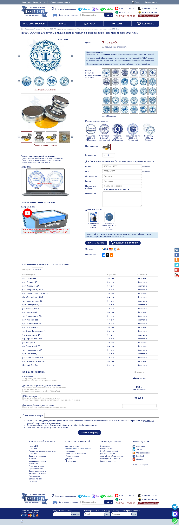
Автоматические (72, 446)
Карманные (70, 451)
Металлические (72, 456)
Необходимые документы (110, 459)
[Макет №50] (64, 81)
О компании (104, 446)
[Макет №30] (152, 109)
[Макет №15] (125, 91)
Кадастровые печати (37, 471)
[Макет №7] (106, 82)
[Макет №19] (106, 100)
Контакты (117, 24)
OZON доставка (51, 398)
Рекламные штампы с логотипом (42, 451)
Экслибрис (33, 481)
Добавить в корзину (127, 242)
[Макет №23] (143, 100)
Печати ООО (48, 29)
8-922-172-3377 (126, 12)
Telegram (86, 9)
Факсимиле (33, 464)
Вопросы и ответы (107, 448)
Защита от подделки (37, 456)
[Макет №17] (143, 91)
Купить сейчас (96, 242)
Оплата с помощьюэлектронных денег (30, 511)
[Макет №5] (143, 72)
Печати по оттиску (36, 466)
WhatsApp (108, 9)
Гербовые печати (36, 469)
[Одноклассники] (111, 255)
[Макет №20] (115, 100)
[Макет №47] (26, 81)
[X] (107, 255)
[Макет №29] (143, 109)
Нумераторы (70, 461)
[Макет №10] (134, 82)
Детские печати (35, 479)
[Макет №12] (152, 82)
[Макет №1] (106, 72)
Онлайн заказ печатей (109, 451)
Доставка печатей (107, 453)
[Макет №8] (115, 82)
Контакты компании (108, 461)
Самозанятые (34, 476)
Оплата (62, 24)
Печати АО (33, 453)
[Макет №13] (106, 91)
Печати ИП (33, 446)
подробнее (145, 64)
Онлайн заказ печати (60, 2)
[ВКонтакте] (103, 255)
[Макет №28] (134, 109)
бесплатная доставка (68, 15)
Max (97, 9)
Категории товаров (34, 24)
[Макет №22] (134, 100)
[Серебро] (106, 147)
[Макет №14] (115, 91)
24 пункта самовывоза (65, 9)
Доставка (89, 24)
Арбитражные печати (37, 474)
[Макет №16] (134, 91)
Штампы (32, 459)
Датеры (68, 459)
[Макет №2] (115, 72)
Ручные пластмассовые (75, 453)
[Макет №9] (125, 82)
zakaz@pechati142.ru (150, 16)
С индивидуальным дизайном (65, 29)
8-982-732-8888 (126, 8)
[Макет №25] (106, 109)
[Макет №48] (39, 81)
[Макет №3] (125, 72)
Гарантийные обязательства (111, 456)
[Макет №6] (152, 72)
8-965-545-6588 (149, 12)
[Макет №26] (115, 109)
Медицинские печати (37, 461)
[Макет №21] (125, 100)
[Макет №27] (125, 109)
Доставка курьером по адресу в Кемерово (44, 388)
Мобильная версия (140, 465)
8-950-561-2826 (149, 8)
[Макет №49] (51, 81)
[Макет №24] (152, 100)
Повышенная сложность (115, 47)
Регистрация (151, 2)
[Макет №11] (143, 82)
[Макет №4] (134, 72)
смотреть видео (147, 60)
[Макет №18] (152, 91)
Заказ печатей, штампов (33, 29)
